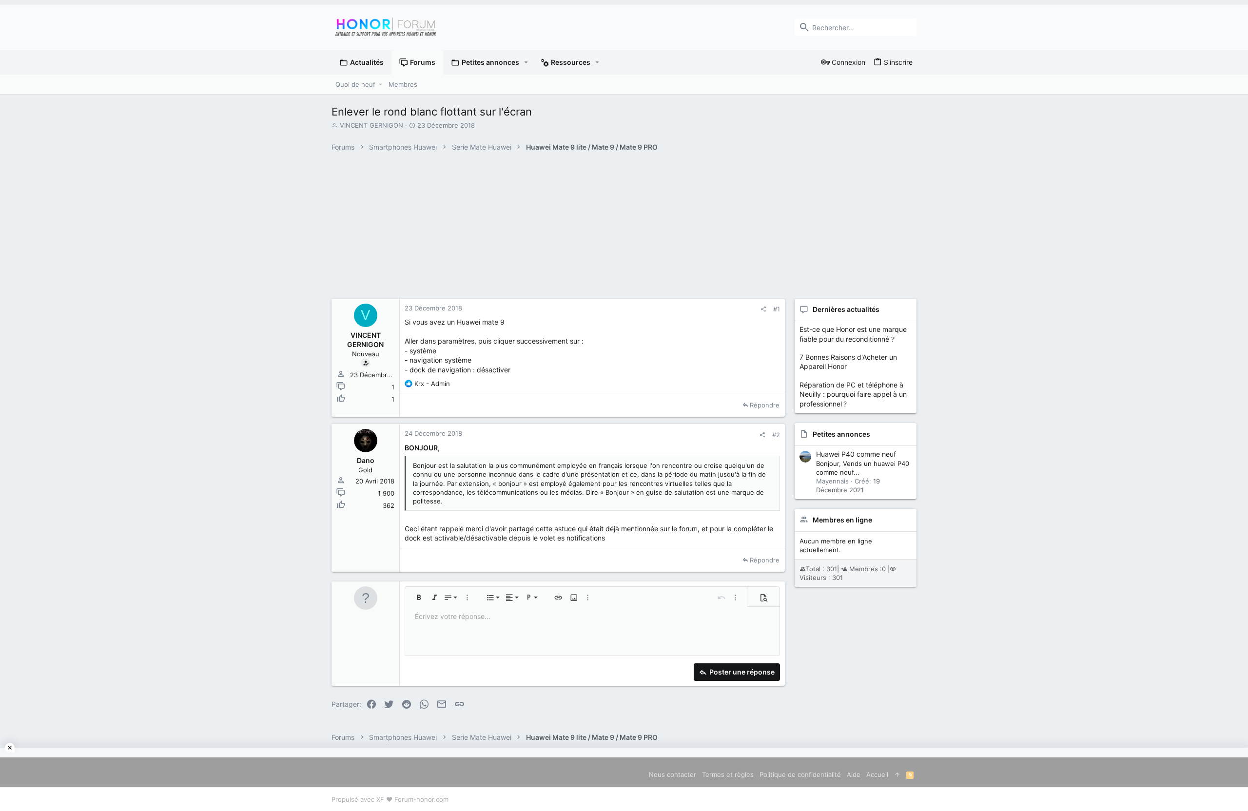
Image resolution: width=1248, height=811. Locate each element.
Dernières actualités (846, 309)
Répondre (765, 405)
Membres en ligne (842, 520)
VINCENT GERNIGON (371, 125)
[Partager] (763, 309)
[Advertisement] (624, 779)
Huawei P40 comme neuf (856, 454)
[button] (526, 62)
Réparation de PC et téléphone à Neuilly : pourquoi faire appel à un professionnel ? (853, 394)
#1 (776, 309)
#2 (776, 435)
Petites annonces (841, 434)
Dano (365, 460)
